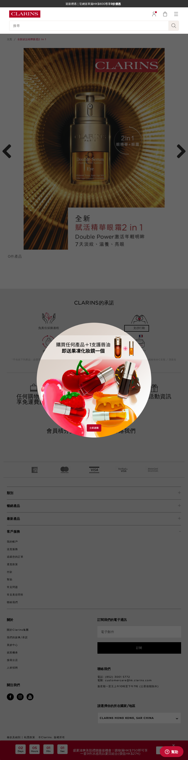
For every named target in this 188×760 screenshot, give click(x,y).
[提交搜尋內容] (174, 26)
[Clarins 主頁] (24, 14)
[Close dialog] (137, 328)
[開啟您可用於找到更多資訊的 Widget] (171, 752)
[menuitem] (154, 14)
